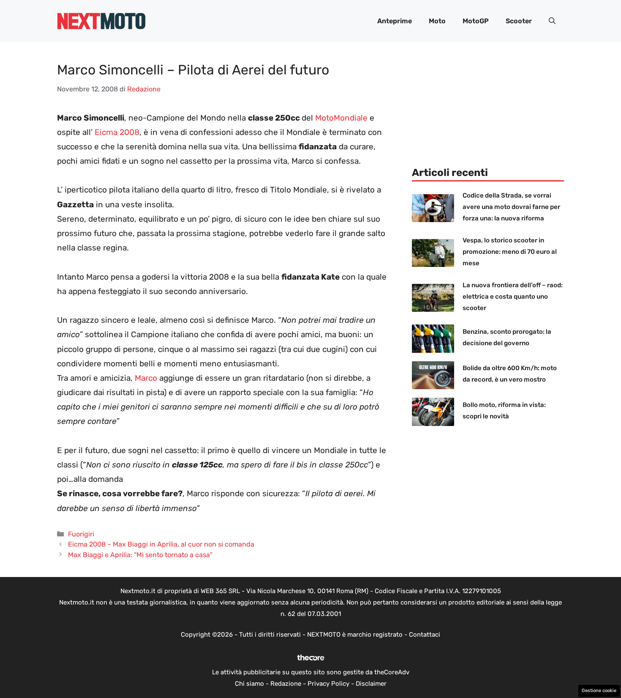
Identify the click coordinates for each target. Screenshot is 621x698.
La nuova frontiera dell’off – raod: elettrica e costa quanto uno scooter (513, 296)
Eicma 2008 (117, 132)
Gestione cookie (599, 690)
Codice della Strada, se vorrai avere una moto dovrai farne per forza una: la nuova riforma (511, 207)
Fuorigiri (81, 534)
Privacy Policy (328, 683)
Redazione (285, 683)
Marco (147, 378)
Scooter (519, 21)
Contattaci (424, 634)
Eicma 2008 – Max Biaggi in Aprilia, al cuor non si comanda (161, 544)
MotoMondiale (341, 118)
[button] (552, 21)
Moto (437, 21)
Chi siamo (249, 683)
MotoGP (476, 21)
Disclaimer (371, 683)
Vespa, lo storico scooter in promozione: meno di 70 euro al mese (510, 251)
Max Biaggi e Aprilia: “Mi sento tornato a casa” (140, 555)
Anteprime (394, 21)
